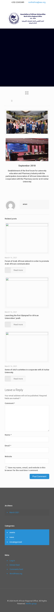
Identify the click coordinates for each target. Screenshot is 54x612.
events (12, 532)
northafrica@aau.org (37, 2)
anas (25, 204)
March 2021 (14, 512)
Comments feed (16, 569)
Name (8, 435)
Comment (10, 403)
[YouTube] (28, 6)
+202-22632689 (17, 2)
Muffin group (31, 603)
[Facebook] (25, 6)
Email (8, 446)
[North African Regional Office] (27, 18)
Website (8, 456)
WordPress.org (16, 573)
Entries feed (15, 565)
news (12, 537)
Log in (12, 561)
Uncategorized (16, 542)
